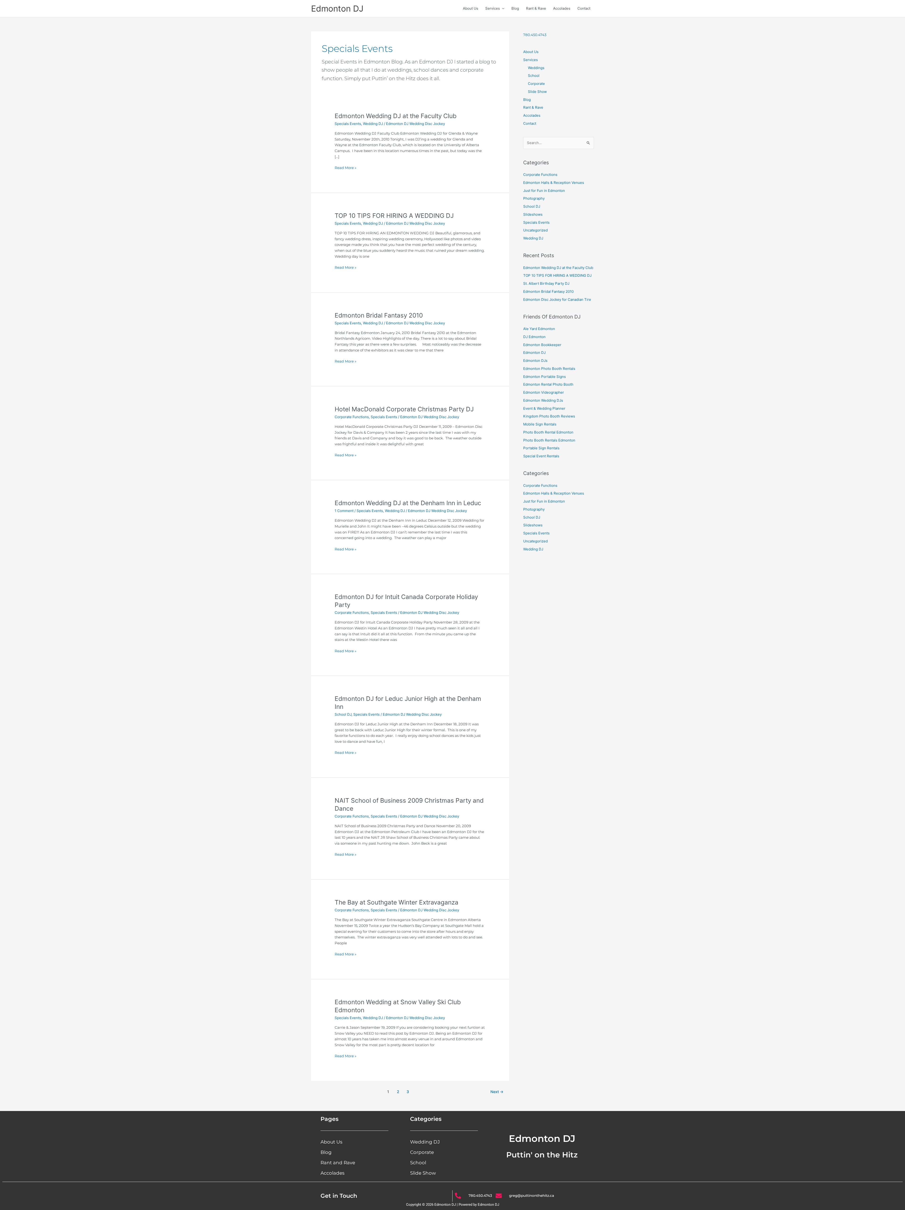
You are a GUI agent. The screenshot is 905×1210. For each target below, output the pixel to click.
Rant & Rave (536, 8)
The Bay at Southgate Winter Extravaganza (396, 902)
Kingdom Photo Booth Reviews (549, 416)
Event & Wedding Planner (544, 408)
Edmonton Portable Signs (544, 376)
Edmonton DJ (337, 8)
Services (492, 8)
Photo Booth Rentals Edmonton (549, 440)
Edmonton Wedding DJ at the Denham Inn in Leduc (408, 503)
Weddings (536, 68)
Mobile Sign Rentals (539, 424)
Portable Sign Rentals (541, 448)
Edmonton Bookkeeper (542, 345)
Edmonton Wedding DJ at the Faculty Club (396, 116)
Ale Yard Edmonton (539, 328)
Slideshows (533, 214)
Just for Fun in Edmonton (544, 190)
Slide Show (537, 91)
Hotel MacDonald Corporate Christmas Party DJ (404, 409)
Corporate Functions (352, 417)
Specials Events (348, 123)
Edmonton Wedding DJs (543, 400)
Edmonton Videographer (543, 392)
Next (496, 1092)
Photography (534, 198)
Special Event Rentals (541, 456)
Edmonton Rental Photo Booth (548, 384)
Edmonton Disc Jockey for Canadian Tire (557, 299)
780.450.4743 (534, 35)
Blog (515, 8)
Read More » (345, 167)
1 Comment (344, 510)
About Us (470, 8)
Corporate (536, 83)
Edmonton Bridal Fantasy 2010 (379, 315)
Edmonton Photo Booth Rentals (549, 368)
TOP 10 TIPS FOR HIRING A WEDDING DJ (394, 215)
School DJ (343, 714)
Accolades (561, 8)
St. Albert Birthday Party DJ (546, 283)
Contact (583, 8)
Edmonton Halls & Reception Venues (553, 182)
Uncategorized (535, 230)
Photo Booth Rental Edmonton (548, 432)
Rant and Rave (338, 1162)
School (533, 75)
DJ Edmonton (534, 337)
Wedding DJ (373, 123)
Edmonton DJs (535, 360)
